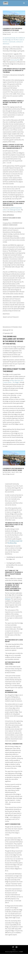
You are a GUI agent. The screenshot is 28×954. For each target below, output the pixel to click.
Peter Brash (7, 32)
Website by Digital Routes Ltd (11, 951)
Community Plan (15, 60)
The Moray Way (12, 543)
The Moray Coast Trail (15, 541)
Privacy (14, 949)
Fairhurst (7, 599)
